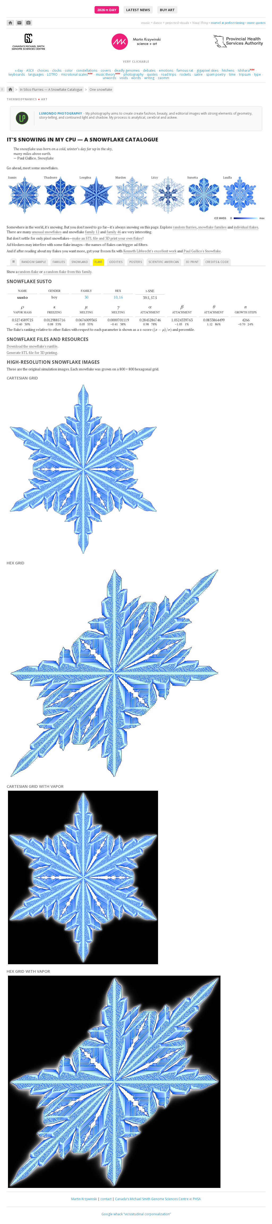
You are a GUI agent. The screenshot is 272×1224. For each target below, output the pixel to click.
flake (99, 262)
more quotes (256, 23)
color (69, 70)
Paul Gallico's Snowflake (202, 251)
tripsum (245, 74)
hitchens (228, 70)
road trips (168, 74)
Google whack (112, 1214)
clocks (56, 70)
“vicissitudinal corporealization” (147, 1214)
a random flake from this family (67, 271)
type (257, 74)
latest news (138, 9)
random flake (28, 271)
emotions (166, 70)
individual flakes (246, 227)
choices (43, 70)
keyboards (16, 74)
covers (106, 70)
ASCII (30, 70)
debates (149, 70)
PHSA (197, 1199)
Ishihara (244, 70)
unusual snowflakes (47, 232)
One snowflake (101, 89)
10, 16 (118, 297)
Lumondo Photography (61, 113)
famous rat (185, 70)
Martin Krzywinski (84, 1199)
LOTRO (52, 74)
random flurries (185, 227)
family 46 (114, 232)
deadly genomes (126, 70)
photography (133, 74)
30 (86, 297)
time (232, 74)
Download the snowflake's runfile (32, 346)
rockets (185, 74)
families (59, 262)
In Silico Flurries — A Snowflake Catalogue (51, 89)
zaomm (163, 78)
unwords (109, 78)
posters (135, 262)
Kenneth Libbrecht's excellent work (149, 251)
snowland (79, 262)
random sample (34, 262)
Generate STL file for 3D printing (32, 352)
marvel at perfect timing (227, 23)
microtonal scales (74, 74)
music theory (105, 74)
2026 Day (106, 9)
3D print (192, 262)
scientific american (163, 262)
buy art (167, 9)
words (136, 78)
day (19, 70)
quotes (152, 74)
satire (198, 74)
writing (149, 78)
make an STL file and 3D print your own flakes (107, 238)
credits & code (217, 262)
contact (106, 1199)
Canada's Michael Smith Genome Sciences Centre (152, 1199)
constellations (86, 70)
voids (124, 78)
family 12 (92, 232)
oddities (116, 262)
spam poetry (216, 74)
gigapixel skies (207, 70)
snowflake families (212, 227)
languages (36, 74)
